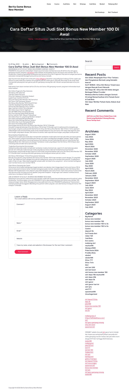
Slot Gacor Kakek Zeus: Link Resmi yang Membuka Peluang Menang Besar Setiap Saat (101, 118)
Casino (56, 4)
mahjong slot (90, 243)
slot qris (88, 287)
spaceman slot (90, 327)
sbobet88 (89, 258)
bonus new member (93, 219)
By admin (26, 64)
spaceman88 (90, 292)
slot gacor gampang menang (94, 322)
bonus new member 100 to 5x (96, 226)
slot (86, 320)
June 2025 (89, 164)
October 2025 (90, 154)
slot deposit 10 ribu (91, 299)
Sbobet (102, 4)
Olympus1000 (90, 248)
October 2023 (90, 200)
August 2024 (90, 183)
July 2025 (89, 161)
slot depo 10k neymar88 (94, 275)
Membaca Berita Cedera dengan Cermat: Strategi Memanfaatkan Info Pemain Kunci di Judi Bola (102, 97)
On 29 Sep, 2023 (14, 64)
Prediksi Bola (90, 253)
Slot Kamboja (99, 12)
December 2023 (91, 195)
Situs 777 (89, 260)
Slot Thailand (113, 12)
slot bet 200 (90, 267)
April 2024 (89, 193)
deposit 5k (89, 231)
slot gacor (89, 282)
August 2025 (90, 159)
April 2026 (89, 144)
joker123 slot (89, 345)
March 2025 (89, 171)
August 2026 (90, 134)
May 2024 (89, 190)
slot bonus (30, 72)
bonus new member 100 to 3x (96, 224)
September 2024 (92, 180)
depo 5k (87, 302)
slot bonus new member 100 (96, 272)
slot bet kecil (90, 270)
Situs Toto (89, 263)
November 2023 (91, 197)
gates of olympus (91, 359)
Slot (74, 4)
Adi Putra (90, 116)
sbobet (88, 255)
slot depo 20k (90, 277)
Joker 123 (89, 236)
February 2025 (91, 173)
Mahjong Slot (113, 4)
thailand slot (89, 352)
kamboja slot (89, 357)
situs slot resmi (90, 325)
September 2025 (92, 156)
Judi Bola (66, 4)
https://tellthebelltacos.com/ (95, 318)
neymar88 (89, 246)
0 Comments (53, 64)
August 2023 (90, 205)
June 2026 (89, 139)
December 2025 (91, 149)
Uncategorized (41, 39)
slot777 (88, 289)
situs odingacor (41, 79)
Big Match (89, 216)
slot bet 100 (89, 350)
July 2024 (89, 185)
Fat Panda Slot (91, 233)
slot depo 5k (90, 280)
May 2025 (89, 166)
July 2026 (89, 137)
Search (88, 61)
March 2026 (90, 147)
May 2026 (89, 142)
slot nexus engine (91, 363)
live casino (89, 241)
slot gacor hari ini (92, 284)
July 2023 (89, 207)
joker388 (88, 304)
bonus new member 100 (94, 221)
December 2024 (91, 178)
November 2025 (91, 151)
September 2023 (92, 202)
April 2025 (89, 168)
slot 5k (87, 310)
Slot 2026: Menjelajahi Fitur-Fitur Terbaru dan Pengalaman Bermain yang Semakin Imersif (101, 80)
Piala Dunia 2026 (92, 250)
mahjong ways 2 (90, 316)
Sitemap (83, 4)
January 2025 (90, 176)
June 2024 (89, 188)
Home (49, 4)
